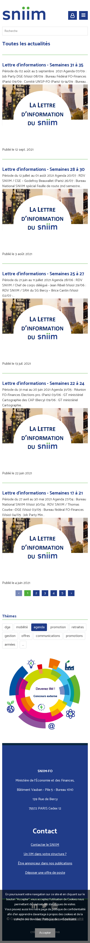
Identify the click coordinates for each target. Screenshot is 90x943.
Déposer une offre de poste (45, 873)
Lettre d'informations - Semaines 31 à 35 (42, 65)
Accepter (45, 932)
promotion (58, 627)
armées (10, 645)
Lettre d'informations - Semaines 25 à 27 (43, 274)
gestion (10, 636)
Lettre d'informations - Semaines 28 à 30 (43, 169)
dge (7, 627)
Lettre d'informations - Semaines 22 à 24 (43, 383)
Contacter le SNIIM (45, 845)
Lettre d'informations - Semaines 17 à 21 (42, 493)
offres (25, 636)
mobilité (22, 627)
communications (48, 636)
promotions (74, 636)
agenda (39, 627)
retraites (78, 627)
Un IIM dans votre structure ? (45, 854)
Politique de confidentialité (59, 919)
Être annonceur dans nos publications (45, 863)
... (23, 645)
